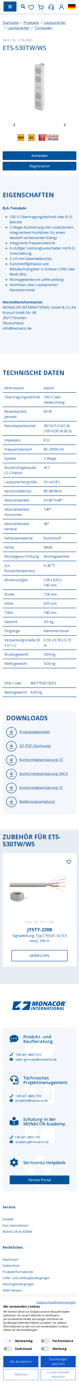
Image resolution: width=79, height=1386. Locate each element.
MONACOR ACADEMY (17, 1231)
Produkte (31, 22)
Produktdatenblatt (34, 731)
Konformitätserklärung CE (41, 759)
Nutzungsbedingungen (18, 1284)
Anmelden (39, 155)
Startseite (11, 22)
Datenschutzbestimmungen (56, 1302)
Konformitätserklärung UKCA (43, 773)
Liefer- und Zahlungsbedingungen (26, 1278)
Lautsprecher (55, 22)
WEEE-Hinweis (12, 1290)
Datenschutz (11, 1265)
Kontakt (8, 1219)
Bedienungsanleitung (37, 801)
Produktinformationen (18, 1272)
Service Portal (39, 1179)
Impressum (10, 1259)
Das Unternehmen (15, 1225)
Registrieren (39, 166)
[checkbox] (7, 1341)
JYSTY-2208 (39, 929)
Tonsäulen (43, 27)
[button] (61, 6)
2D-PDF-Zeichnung (35, 745)
